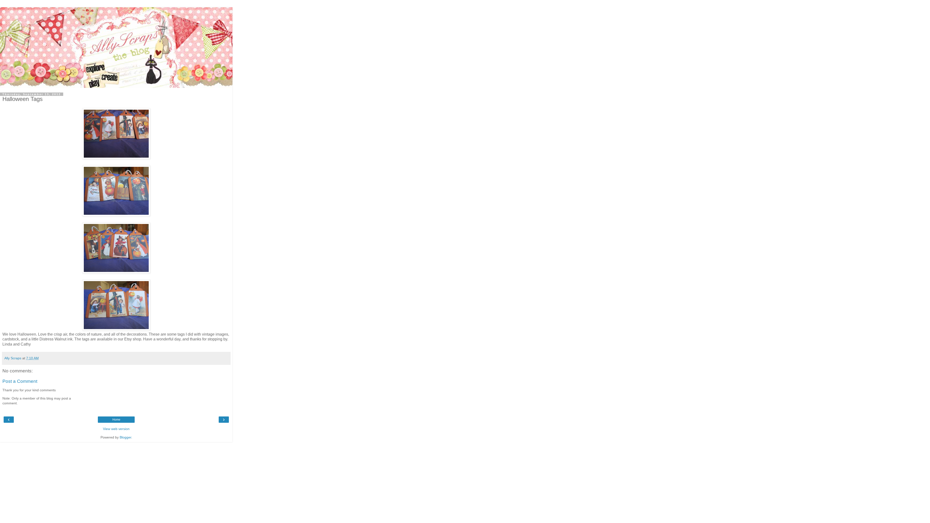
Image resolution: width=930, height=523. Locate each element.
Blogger (125, 437)
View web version (116, 429)
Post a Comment (19, 381)
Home (116, 419)
